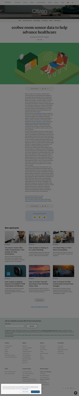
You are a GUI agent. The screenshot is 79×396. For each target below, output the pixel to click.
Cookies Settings (25, 391)
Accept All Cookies (35, 391)
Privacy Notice (25, 388)
